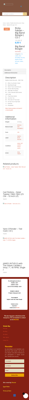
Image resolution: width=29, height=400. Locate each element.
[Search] (25, 13)
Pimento (13, 382)
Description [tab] (8, 70)
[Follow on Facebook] (14, 395)
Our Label (5, 334)
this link (17, 307)
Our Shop (5, 331)
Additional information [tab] (11, 72)
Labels (8, 23)
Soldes (21, 61)
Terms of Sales (7, 391)
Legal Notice (6, 386)
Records (23, 57)
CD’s (18, 132)
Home (4, 23)
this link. (16, 319)
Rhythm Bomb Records (15, 23)
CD (22, 54)
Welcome (5, 328)
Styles (16, 63)
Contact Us (5, 340)
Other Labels (6, 337)
